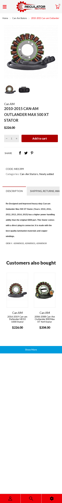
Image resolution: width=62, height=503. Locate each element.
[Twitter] (26, 153)
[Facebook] (20, 153)
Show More (31, 349)
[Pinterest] (32, 153)
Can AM (9, 104)
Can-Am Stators (28, 174)
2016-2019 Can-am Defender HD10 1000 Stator (17, 319)
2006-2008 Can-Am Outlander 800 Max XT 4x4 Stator (45, 319)
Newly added (46, 174)
